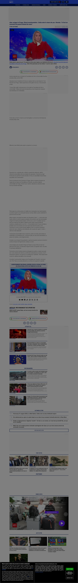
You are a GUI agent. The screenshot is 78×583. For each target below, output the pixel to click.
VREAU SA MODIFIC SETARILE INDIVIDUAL (69, 573)
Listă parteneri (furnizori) (39, 572)
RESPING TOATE (70, 577)
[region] (39, 572)
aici (28, 576)
